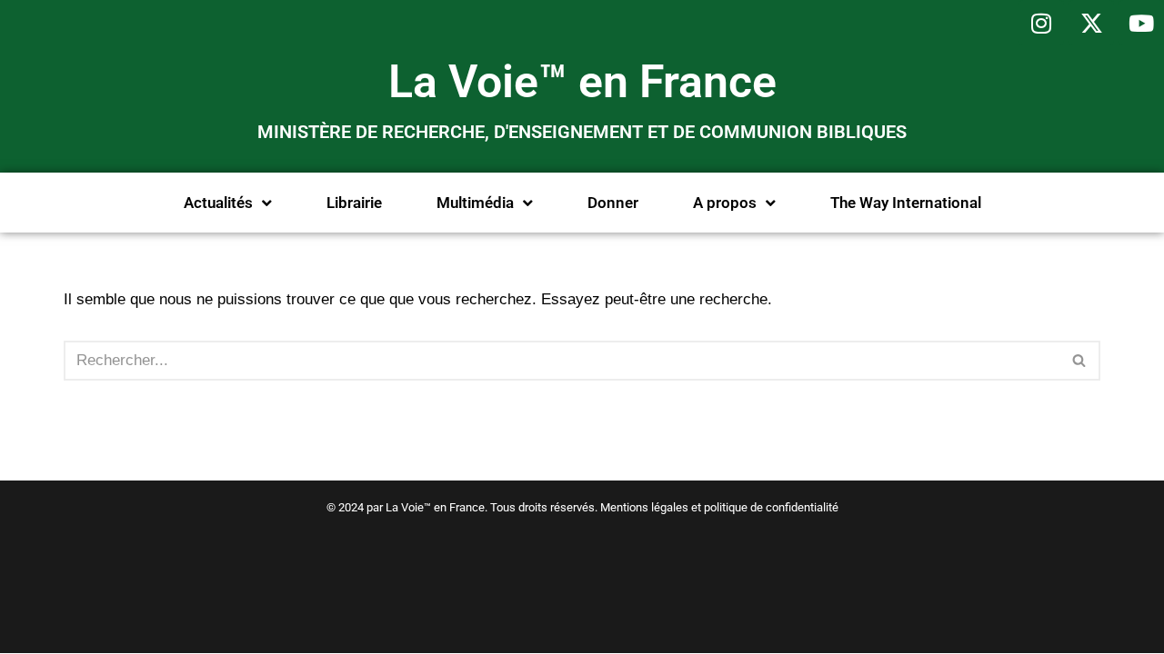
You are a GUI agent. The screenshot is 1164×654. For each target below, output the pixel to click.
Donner (612, 202)
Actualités (218, 202)
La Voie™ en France (582, 81)
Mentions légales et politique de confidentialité (719, 507)
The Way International (905, 202)
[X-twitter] (1091, 22)
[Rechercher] (1079, 361)
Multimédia (475, 202)
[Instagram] (1041, 22)
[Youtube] (1141, 22)
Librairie (354, 202)
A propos (725, 202)
